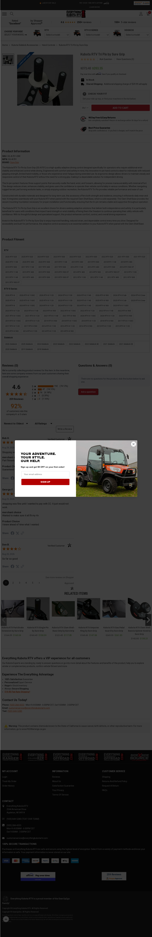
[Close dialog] (133, 444)
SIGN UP (45, 482)
